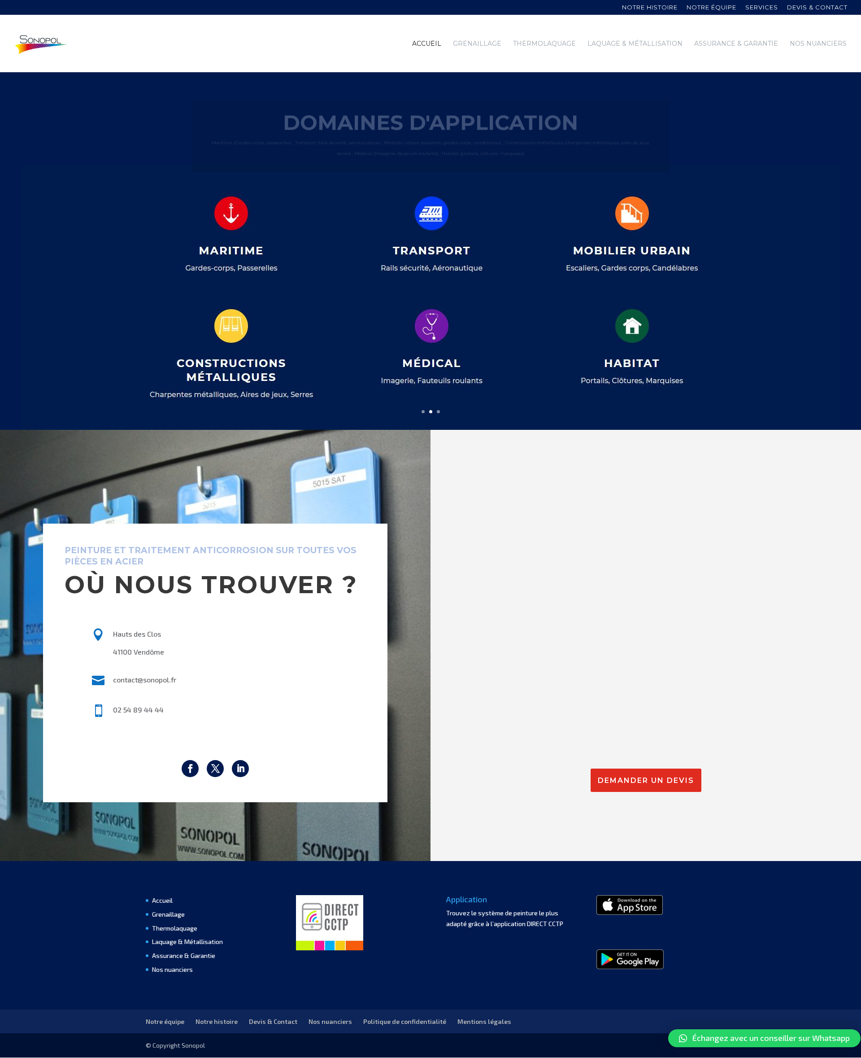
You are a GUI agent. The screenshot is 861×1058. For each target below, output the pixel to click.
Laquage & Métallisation (635, 44)
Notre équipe (711, 7)
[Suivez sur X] (215, 768)
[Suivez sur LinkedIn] (240, 768)
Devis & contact (817, 7)
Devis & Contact (273, 1021)
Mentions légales (484, 1021)
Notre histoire (650, 7)
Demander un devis (646, 780)
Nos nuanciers (818, 44)
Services (761, 7)
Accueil (426, 44)
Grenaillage (477, 44)
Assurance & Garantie (736, 44)
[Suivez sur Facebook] (190, 768)
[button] (764, 1038)
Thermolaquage (544, 44)
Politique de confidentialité (404, 1021)
